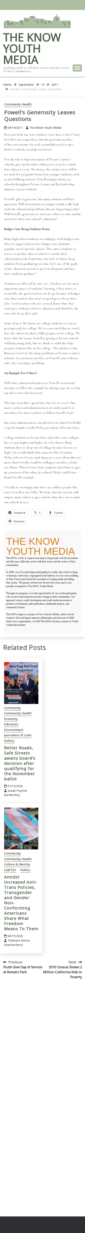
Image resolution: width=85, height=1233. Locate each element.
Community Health (18, 104)
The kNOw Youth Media (32, 48)
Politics (9, 741)
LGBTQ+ (10, 870)
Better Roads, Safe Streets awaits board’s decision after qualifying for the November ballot (19, 763)
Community (12, 708)
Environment (13, 730)
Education (11, 724)
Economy (11, 719)
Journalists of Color (18, 735)
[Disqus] (42, 1041)
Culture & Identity (17, 864)
